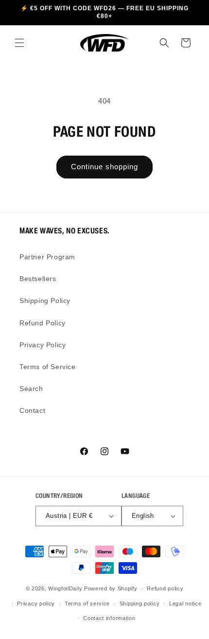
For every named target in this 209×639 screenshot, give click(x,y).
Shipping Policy (44, 300)
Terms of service (87, 603)
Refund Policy (42, 323)
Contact (32, 410)
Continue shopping (104, 166)
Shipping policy (140, 603)
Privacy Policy (42, 345)
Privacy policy (36, 603)
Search (31, 388)
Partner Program (47, 257)
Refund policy (165, 588)
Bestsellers (37, 279)
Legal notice (185, 603)
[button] (19, 42)
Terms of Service (47, 367)
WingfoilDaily (65, 588)
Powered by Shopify (111, 588)
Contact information (109, 618)
